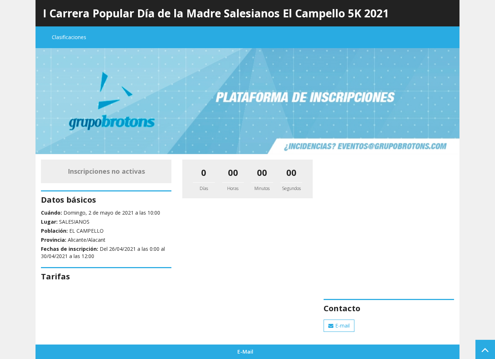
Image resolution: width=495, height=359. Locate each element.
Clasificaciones (69, 37)
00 (233, 172)
